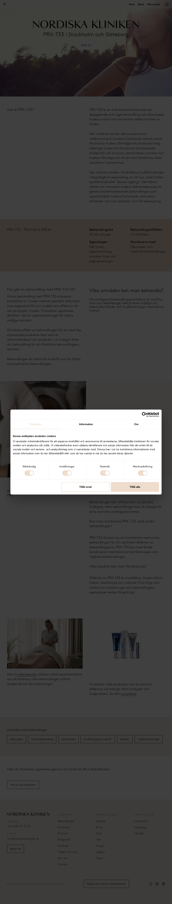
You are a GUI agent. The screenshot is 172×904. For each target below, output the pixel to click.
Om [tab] (136, 424)
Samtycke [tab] (35, 424)
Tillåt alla (135, 486)
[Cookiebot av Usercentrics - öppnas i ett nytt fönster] (144, 414)
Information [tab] (86, 424)
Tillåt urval (85, 486)
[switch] (67, 473)
